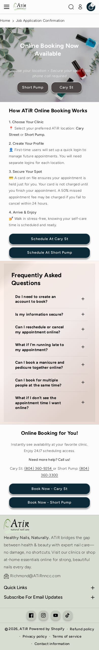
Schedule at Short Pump (49, 252)
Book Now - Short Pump (49, 502)
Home (5, 20)
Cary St (66, 87)
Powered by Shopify (47, 629)
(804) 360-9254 (38, 468)
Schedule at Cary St (49, 239)
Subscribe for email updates (33, 597)
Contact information (52, 644)
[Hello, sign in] (80, 7)
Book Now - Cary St (49, 489)
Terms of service (67, 636)
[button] (8, 7)
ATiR (24, 629)
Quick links (15, 587)
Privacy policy (35, 636)
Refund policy (82, 629)
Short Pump (32, 87)
